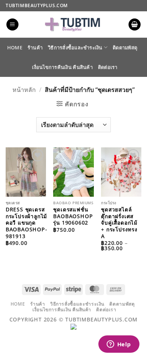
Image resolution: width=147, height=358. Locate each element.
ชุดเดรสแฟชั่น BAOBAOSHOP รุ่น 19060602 (73, 216)
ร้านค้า (35, 47)
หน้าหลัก (24, 90)
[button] (12, 24)
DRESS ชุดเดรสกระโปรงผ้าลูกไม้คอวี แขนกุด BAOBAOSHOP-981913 (26, 222)
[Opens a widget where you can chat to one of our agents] (118, 344)
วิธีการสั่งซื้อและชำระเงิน (75, 47)
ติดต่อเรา (108, 67)
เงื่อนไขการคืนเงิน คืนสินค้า (62, 67)
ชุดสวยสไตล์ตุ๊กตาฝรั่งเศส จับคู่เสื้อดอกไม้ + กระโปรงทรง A (119, 222)
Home (14, 47)
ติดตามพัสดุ (125, 47)
